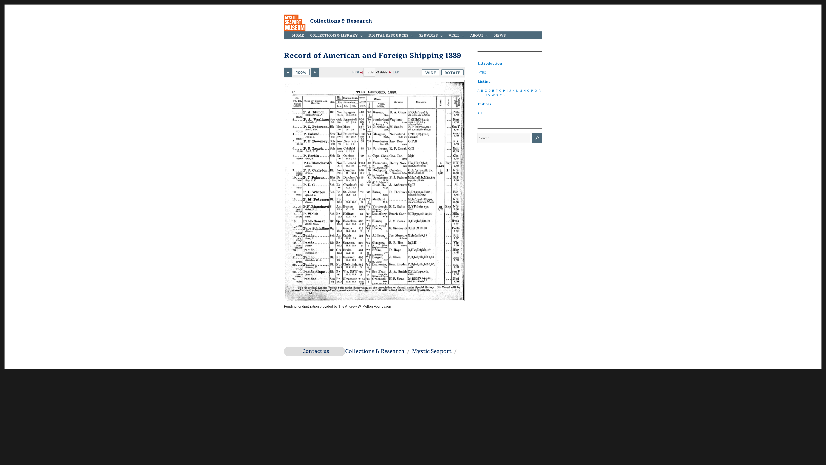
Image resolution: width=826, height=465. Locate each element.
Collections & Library (334, 35)
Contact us (315, 351)
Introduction (490, 63)
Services (428, 35)
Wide (430, 73)
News (500, 35)
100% (301, 73)
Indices (484, 104)
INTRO (482, 72)
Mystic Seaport (432, 351)
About (476, 35)
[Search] (537, 138)
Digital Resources (388, 35)
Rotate (453, 73)
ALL (480, 113)
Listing (484, 81)
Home (298, 35)
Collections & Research (341, 20)
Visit (453, 35)
